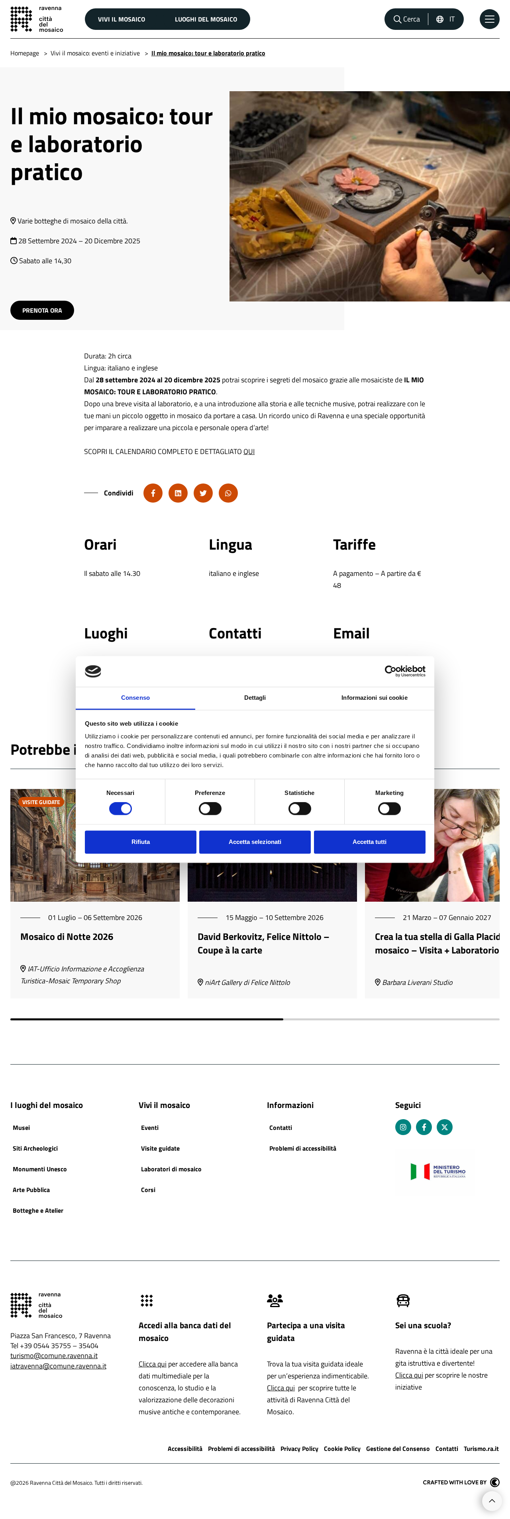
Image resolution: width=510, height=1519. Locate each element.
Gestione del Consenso (398, 1448)
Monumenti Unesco (40, 1169)
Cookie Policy (342, 1448)
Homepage (24, 53)
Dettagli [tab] (255, 697)
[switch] (210, 809)
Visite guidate (160, 1148)
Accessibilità (185, 1448)
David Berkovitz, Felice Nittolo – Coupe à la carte (264, 943)
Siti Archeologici (35, 1148)
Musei (21, 1127)
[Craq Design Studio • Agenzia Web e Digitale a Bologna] (461, 1482)
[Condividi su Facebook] (153, 493)
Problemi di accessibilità (302, 1148)
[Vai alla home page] (36, 19)
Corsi (148, 1189)
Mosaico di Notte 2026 (66, 936)
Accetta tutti (369, 841)
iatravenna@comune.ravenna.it (58, 1365)
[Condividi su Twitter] (203, 493)
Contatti (280, 1127)
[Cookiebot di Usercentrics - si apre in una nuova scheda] (391, 671)
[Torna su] (492, 1501)
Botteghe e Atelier (38, 1210)
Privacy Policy (299, 1448)
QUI (249, 451)
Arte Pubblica (31, 1189)
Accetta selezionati (255, 841)
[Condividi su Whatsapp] (228, 493)
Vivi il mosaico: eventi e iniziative (95, 53)
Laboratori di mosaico (171, 1169)
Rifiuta (140, 841)
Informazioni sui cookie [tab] (374, 697)
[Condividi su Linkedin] (178, 493)
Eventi (150, 1127)
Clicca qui (153, 1363)
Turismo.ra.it (481, 1448)
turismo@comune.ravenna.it (54, 1355)
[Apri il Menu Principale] (490, 19)
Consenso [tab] (135, 697)
